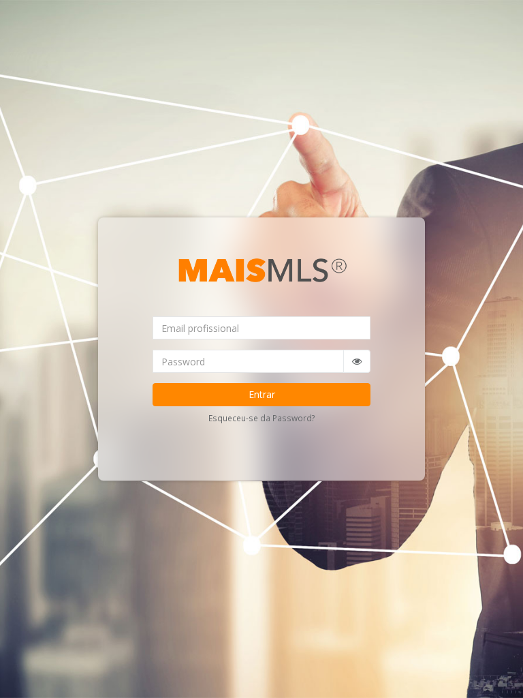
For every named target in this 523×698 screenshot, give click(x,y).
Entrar (262, 394)
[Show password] (356, 361)
